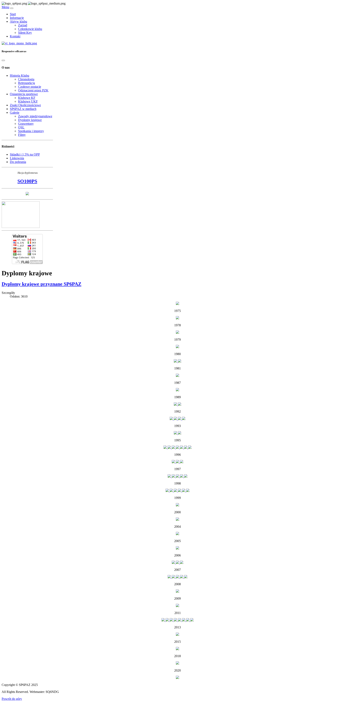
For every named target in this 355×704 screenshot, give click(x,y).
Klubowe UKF (28, 101)
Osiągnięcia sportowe (24, 94)
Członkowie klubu (30, 29)
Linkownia (17, 158)
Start (13, 14)
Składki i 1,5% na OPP (25, 154)
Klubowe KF (26, 97)
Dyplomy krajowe (30, 120)
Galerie (14, 112)
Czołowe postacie (29, 86)
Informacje (17, 18)
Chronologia (26, 79)
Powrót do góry (12, 699)
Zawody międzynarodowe (35, 116)
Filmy (22, 134)
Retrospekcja (26, 83)
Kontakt (15, 36)
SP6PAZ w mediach (23, 109)
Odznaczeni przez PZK (33, 90)
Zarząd (22, 25)
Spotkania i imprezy (31, 131)
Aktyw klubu (18, 21)
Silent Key (25, 32)
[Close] (3, 60)
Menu (5, 7)
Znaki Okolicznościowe (25, 105)
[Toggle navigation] (11, 8)
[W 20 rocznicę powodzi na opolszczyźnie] (27, 194)
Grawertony (26, 123)
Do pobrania (18, 162)
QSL (21, 127)
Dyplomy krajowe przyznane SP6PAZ (41, 284)
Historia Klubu (19, 75)
